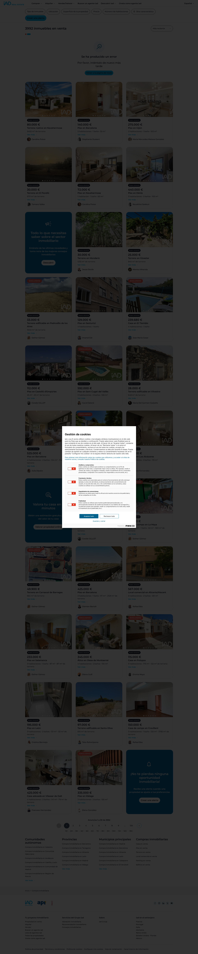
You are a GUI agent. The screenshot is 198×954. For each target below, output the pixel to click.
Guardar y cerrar (99, 521)
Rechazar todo (109, 516)
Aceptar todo (89, 516)
